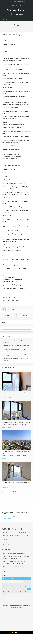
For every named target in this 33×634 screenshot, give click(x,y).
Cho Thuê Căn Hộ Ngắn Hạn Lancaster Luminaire (14, 340)
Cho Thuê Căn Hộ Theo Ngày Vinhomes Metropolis (15, 482)
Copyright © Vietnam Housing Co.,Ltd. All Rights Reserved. (16, 605)
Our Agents (5, 542)
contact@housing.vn (13, 300)
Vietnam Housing (16, 10)
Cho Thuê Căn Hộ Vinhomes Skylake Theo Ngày (14, 354)
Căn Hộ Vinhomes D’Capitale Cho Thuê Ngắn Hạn (14, 349)
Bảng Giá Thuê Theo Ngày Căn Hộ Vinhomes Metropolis (16, 345)
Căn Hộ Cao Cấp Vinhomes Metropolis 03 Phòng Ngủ (16, 422)
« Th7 (3, 596)
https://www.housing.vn (10, 544)
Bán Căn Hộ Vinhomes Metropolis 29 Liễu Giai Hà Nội (15, 358)
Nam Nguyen (12, 309)
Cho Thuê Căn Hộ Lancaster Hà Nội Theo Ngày (14, 566)
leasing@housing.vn (19, 1)
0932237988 (18, 14)
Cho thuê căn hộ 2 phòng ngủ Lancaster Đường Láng (16, 392)
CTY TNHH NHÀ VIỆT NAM (16, 38)
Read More (22, 395)
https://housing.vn (14, 303)
